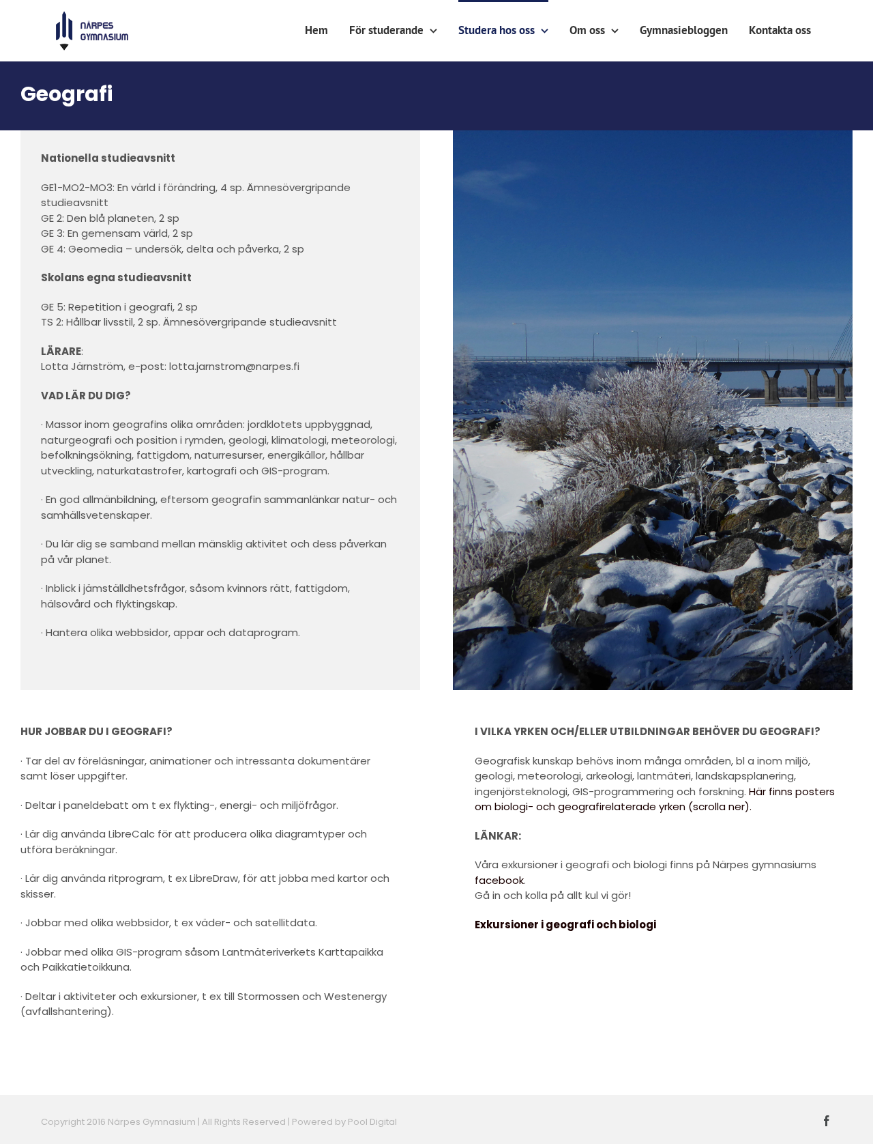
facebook (499, 880)
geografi (571, 924)
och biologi (626, 924)
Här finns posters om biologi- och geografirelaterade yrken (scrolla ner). (655, 799)
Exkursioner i (510, 924)
